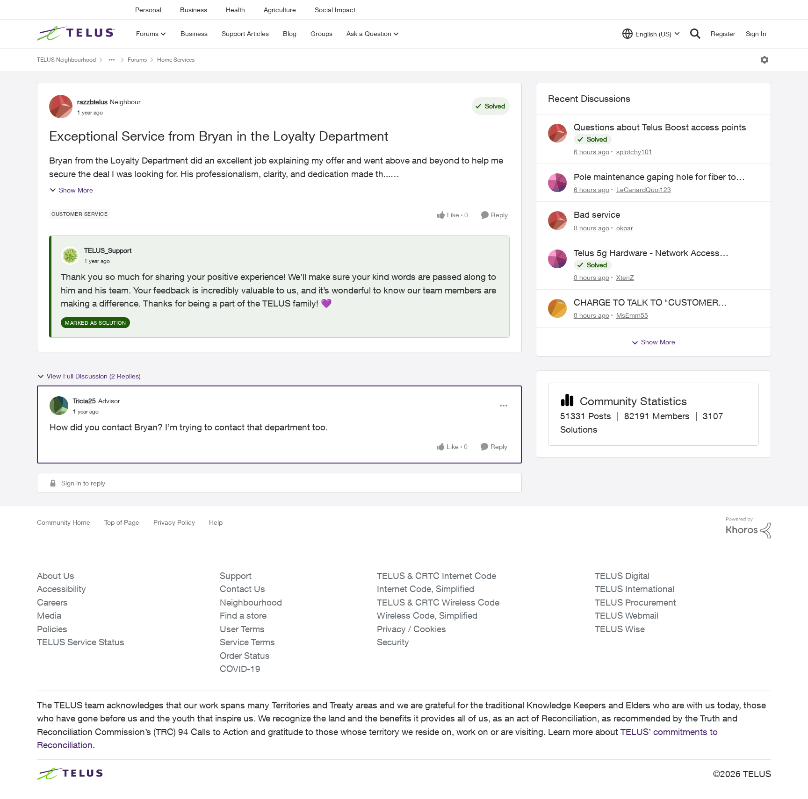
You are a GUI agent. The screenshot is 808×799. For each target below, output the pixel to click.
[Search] (695, 33)
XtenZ (625, 277)
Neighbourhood (251, 602)
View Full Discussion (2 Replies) (94, 376)
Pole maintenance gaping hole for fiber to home (655, 177)
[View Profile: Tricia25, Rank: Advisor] (59, 405)
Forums (137, 59)
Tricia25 (84, 401)
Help (216, 522)
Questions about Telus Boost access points (660, 127)
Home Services (176, 59)
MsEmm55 (632, 315)
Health (235, 10)
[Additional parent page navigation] (111, 59)
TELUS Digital (622, 576)
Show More (76, 190)
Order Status (245, 655)
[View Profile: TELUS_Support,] (70, 255)
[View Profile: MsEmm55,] (557, 308)
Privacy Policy (174, 522)
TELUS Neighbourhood (66, 59)
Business (193, 10)
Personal (148, 10)
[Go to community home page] (77, 33)
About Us (55, 576)
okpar (624, 228)
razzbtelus (92, 102)
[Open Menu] (764, 59)
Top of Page (121, 522)
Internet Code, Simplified (425, 589)
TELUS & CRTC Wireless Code (438, 602)
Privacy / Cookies (411, 629)
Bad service (597, 214)
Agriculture (280, 10)
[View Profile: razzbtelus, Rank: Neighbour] (60, 106)
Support (236, 576)
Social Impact (335, 10)
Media (49, 615)
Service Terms (247, 642)
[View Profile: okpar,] (557, 220)
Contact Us (242, 589)
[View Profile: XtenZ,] (557, 259)
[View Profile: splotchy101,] (557, 133)
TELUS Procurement (635, 602)
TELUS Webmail (626, 615)
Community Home (63, 522)
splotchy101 (634, 152)
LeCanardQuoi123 (643, 189)
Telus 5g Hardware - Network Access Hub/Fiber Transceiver (647, 253)
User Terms (242, 629)
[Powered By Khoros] (748, 528)
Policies (52, 629)
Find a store (243, 615)
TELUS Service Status (80, 642)
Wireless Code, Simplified (427, 615)
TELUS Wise (620, 629)
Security (393, 642)
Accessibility (61, 589)
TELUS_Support (107, 250)
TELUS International (634, 589)
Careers (52, 602)
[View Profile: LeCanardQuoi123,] (557, 182)
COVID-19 (240, 668)
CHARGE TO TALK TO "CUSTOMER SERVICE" (646, 302)
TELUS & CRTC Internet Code (436, 576)
